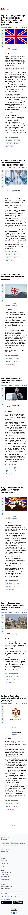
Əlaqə (2, 870)
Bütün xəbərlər (14, 49)
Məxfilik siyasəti (4, 884)
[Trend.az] (5, 9)
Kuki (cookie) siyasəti (5, 888)
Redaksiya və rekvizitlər (6, 868)
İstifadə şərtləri (4, 882)
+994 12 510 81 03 (5, 849)
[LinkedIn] (18, 896)
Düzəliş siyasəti (4, 874)
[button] (2, 30)
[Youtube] (12, 896)
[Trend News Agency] (5, 838)
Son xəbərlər (4, 858)
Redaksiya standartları (6, 872)
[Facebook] (5, 896)
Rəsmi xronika (4, 860)
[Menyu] (25, 9)
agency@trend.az (4, 851)
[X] (8, 896)
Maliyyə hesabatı (5, 876)
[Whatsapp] (2, 896)
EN (11, 912)
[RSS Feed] (21, 896)
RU (16, 912)
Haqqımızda (4, 866)
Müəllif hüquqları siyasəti (6, 886)
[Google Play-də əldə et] (18, 902)
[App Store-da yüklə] (6, 902)
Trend (6, 68)
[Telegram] (15, 896)
